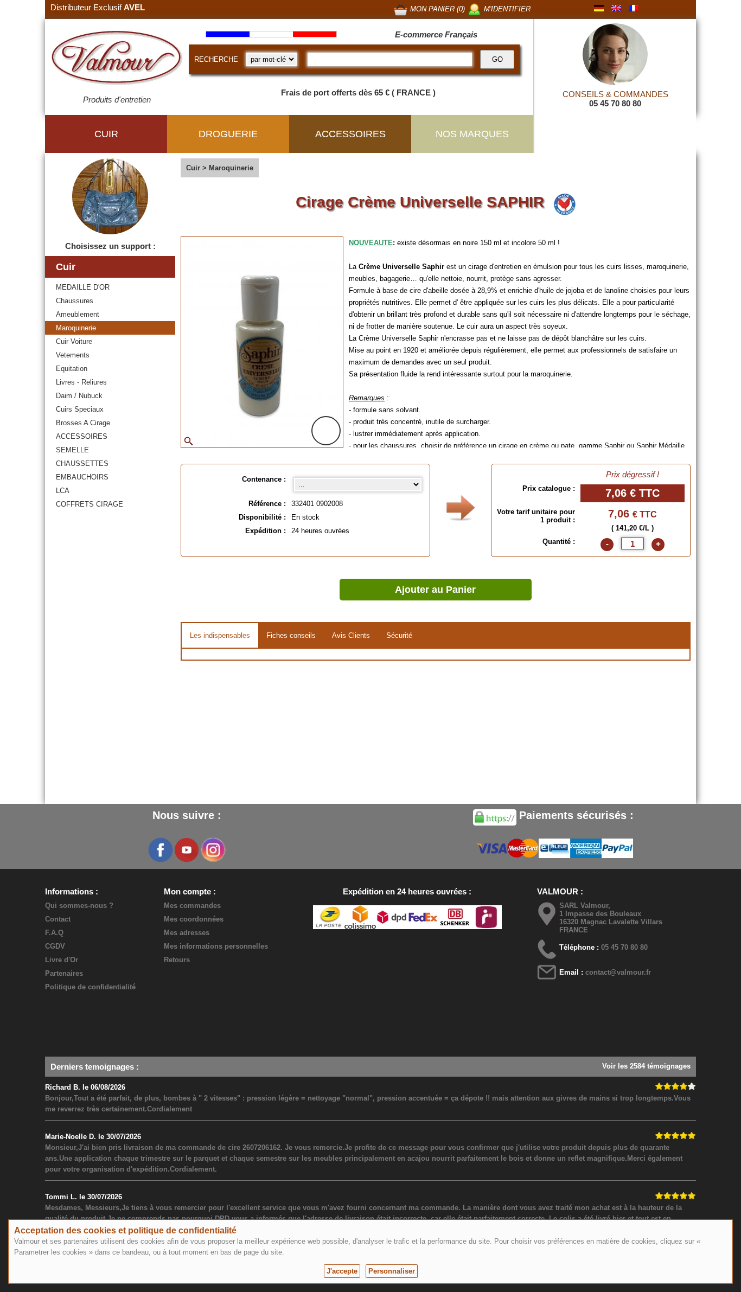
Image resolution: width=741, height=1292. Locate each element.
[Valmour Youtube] (187, 850)
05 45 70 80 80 (615, 103)
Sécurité (399, 635)
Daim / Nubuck (79, 396)
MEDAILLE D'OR (83, 287)
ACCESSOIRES (81, 436)
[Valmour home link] (117, 59)
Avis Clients (351, 635)
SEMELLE (72, 450)
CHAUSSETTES (82, 463)
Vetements (73, 355)
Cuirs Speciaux (80, 409)
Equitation (71, 368)
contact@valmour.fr (618, 972)
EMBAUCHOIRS (82, 477)
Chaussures (74, 301)
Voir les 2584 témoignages (646, 1066)
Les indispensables (220, 635)
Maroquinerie (76, 328)
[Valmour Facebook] (161, 850)
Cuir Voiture (74, 341)
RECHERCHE (216, 59)
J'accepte (342, 1271)
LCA (62, 491)
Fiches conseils (291, 635)
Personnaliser (391, 1271)
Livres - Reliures (81, 382)
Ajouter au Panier (435, 589)
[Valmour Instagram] (213, 850)
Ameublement (77, 314)
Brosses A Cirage (83, 423)
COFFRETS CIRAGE (89, 504)
